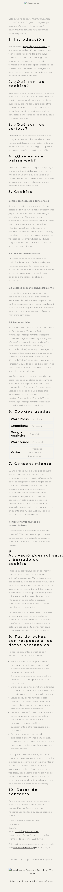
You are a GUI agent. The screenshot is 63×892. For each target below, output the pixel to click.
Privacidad (27, 881)
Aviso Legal (15, 881)
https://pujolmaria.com (35, 46)
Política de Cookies (43, 881)
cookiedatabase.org (24, 847)
